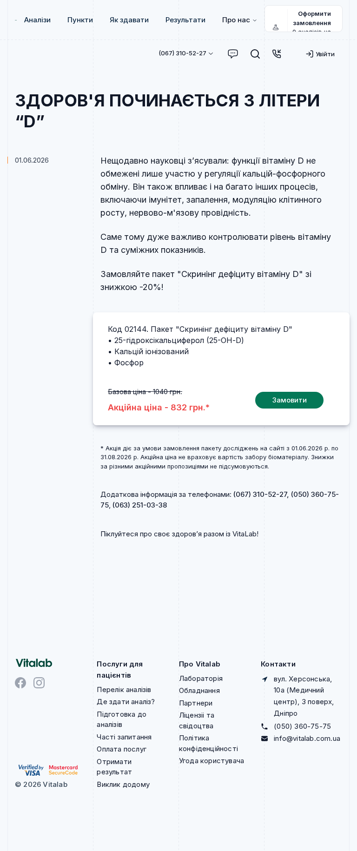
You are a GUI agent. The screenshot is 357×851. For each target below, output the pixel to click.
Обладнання (199, 690)
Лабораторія (201, 678)
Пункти (80, 19)
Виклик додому (123, 784)
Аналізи (37, 19)
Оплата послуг (121, 749)
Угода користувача (211, 760)
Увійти (325, 54)
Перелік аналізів (124, 689)
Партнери (196, 703)
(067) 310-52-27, (261, 494)
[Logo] (16, 20)
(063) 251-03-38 (139, 505)
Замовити (289, 400)
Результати (185, 19)
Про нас (236, 19)
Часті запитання (124, 736)
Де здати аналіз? (126, 701)
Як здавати (129, 19)
